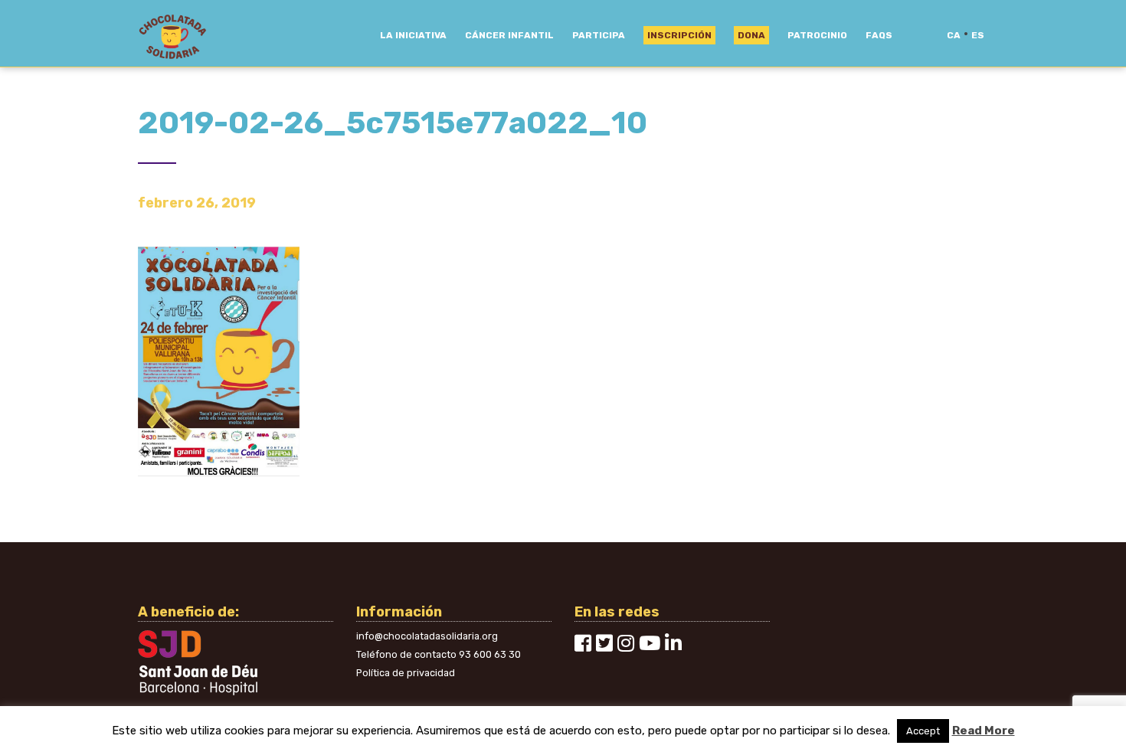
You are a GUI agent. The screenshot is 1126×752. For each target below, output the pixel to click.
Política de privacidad (405, 672)
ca (954, 35)
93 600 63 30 (490, 654)
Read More (983, 730)
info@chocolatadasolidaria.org (427, 636)
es (977, 35)
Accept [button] (923, 731)
